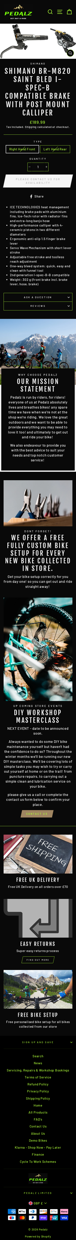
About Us (38, 1133)
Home (38, 1105)
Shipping (31, 127)
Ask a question (38, 297)
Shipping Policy (38, 1098)
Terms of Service (38, 1077)
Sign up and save (38, 1042)
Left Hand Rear (55, 149)
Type (38, 141)
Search (38, 1056)
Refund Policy (38, 1084)
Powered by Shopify (38, 1236)
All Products (38, 1112)
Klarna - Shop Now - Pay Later (38, 1147)
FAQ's (38, 1119)
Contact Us (37, 813)
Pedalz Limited (38, 1193)
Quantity (38, 158)
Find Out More (38, 960)
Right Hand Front (22, 149)
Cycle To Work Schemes (38, 1161)
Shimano (37, 63)
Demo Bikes (38, 1140)
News (38, 1063)
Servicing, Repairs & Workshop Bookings (38, 1070)
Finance (38, 1154)
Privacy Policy (38, 1091)
